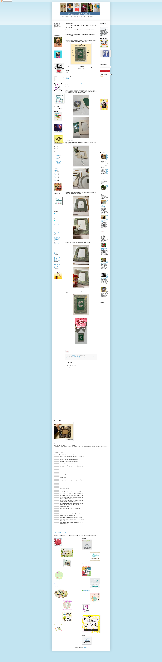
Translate (104, 76)
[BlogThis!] (81, 355)
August (57, 157)
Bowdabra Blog (57, 249)
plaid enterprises (83, 357)
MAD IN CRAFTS (57, 237)
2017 (56, 173)
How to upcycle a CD (74, 357)
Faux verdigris (91, 356)
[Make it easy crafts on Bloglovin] (105, 67)
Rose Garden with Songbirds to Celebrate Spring (57, 259)
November (58, 155)
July (57, 158)
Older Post (94, 414)
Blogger (85, 647)
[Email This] (79, 355)
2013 (56, 179)
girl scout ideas (68, 357)
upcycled (93, 357)
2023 (56, 148)
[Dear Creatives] (67, 609)
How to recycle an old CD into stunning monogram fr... (58, 163)
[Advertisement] (81, 404)
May (57, 166)
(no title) (107, 288)
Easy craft (82, 356)
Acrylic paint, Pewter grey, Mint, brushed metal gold (74, 83)
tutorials (90, 357)
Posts (57, 78)
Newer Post (68, 414)
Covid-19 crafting (78, 356)
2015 (56, 176)
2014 (56, 177)
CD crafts (73, 356)
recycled (87, 357)
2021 (56, 151)
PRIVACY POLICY (91, 19)
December (58, 154)
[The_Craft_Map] (58, 279)
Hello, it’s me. (56, 245)
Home (81, 414)
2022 (56, 149)
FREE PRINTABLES (82, 19)
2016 (56, 174)
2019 (56, 170)
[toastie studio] (85, 563)
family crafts (86, 356)
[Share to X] (82, 355)
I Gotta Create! (57, 257)
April (57, 168)
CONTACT (60, 19)
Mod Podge (67, 78)
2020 (56, 152)
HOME (54, 19)
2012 (56, 180)
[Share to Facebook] (83, 355)
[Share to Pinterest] (84, 355)
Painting (79, 357)
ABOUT (98, 19)
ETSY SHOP (66, 19)
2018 (56, 171)
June (57, 160)
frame (94, 356)
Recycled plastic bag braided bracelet (104, 232)
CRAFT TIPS (73, 19)
